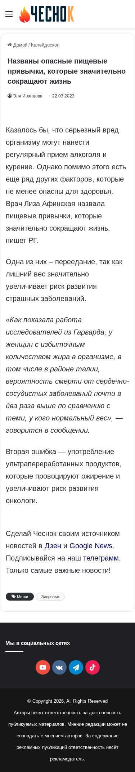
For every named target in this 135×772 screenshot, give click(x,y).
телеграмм (101, 558)
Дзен (53, 546)
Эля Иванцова (27, 96)
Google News (90, 546)
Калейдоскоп (45, 45)
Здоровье (50, 596)
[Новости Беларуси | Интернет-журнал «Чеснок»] (47, 14)
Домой (19, 45)
